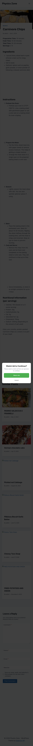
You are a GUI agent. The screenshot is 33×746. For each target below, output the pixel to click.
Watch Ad (16, 375)
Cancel (16, 380)
